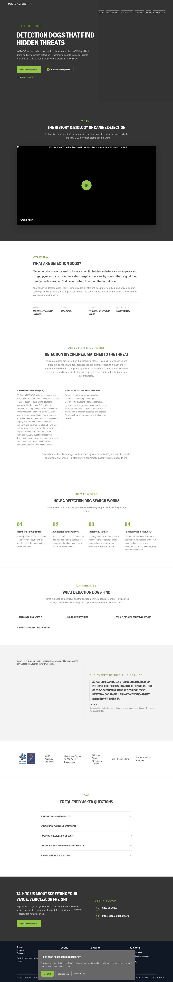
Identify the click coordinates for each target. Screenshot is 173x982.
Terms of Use (149, 977)
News (148, 12)
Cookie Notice (160, 977)
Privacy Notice (138, 977)
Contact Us (159, 12)
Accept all (47, 973)
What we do (127, 12)
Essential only (63, 973)
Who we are (112, 12)
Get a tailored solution (28, 69)
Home (101, 12)
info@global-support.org (139, 956)
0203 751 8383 (28, 77)
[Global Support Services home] (20, 8)
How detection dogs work (60, 69)
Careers (139, 12)
